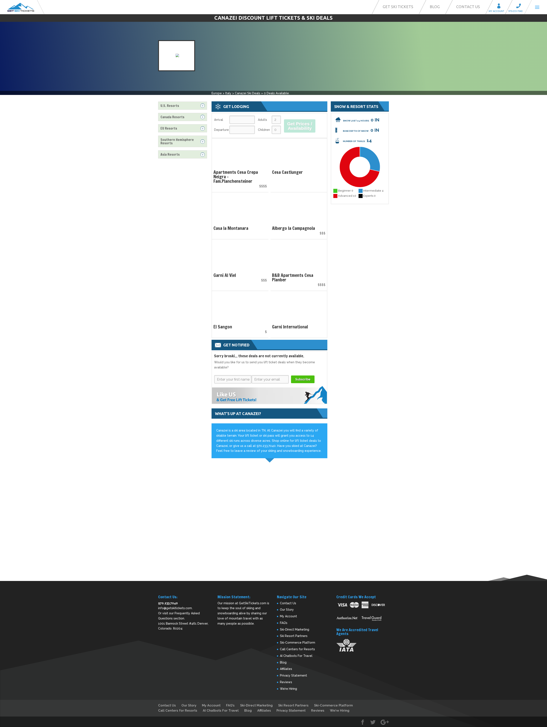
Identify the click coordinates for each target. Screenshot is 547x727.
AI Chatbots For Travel (296, 656)
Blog (435, 6)
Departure (221, 130)
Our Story (287, 609)
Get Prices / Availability (299, 126)
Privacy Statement (293, 675)
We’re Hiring (288, 688)
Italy (228, 93)
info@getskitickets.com (175, 608)
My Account (500, 6)
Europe (217, 93)
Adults (262, 119)
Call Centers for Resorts (297, 649)
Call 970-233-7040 (520, 6)
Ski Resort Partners (293, 636)
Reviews (286, 682)
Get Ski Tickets (398, 6)
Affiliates (286, 669)
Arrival (218, 119)
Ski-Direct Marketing (294, 629)
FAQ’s (283, 623)
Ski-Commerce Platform (297, 642)
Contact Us (468, 6)
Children (264, 130)
